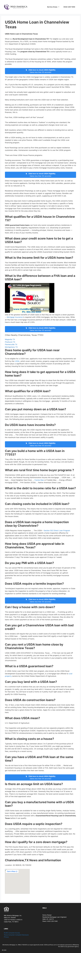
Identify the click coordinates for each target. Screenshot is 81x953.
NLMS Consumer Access (12, 933)
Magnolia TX (10, 339)
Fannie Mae (39, 480)
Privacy (6, 937)
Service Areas (52, 7)
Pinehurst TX (10, 342)
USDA (17, 361)
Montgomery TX (11, 347)
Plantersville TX (11, 344)
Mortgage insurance (15, 317)
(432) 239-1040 (69, 7)
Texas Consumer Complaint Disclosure (16, 935)
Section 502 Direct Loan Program (57, 531)
